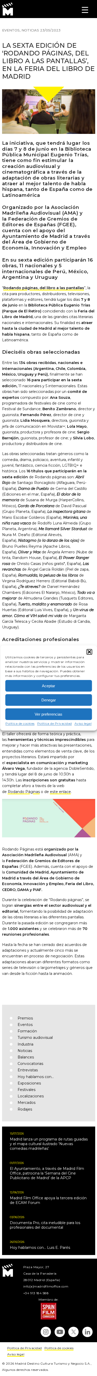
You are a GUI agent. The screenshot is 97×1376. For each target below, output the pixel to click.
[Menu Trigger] (85, 10)
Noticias (30, 30)
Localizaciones (31, 1096)
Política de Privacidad (54, 723)
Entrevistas (28, 1070)
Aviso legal (83, 723)
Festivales (26, 1089)
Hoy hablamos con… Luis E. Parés (40, 1247)
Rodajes (25, 1109)
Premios (25, 1018)
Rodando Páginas (24, 791)
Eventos (11, 30)
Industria (25, 1044)
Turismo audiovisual (35, 1037)
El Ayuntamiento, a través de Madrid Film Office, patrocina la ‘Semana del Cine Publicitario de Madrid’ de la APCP (47, 1173)
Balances (26, 1057)
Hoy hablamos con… (36, 1076)
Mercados (26, 1102)
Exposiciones (29, 1083)
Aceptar (48, 685)
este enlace (60, 791)
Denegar (48, 700)
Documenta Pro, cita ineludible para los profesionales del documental (45, 1225)
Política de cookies (20, 723)
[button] (89, 651)
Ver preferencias (48, 714)
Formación (27, 1031)
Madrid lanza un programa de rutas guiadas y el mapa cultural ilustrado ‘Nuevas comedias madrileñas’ (49, 1144)
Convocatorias (30, 1063)
